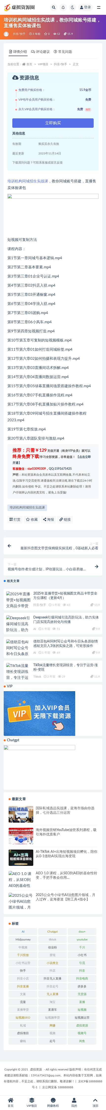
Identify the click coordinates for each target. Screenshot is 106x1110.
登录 (87, 7)
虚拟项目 (23, 1033)
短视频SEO (23, 1017)
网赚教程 (53, 1105)
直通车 (52, 1009)
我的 (74, 1105)
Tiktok (37, 676)
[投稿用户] (6, 34)
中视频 (22, 947)
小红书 (82, 955)
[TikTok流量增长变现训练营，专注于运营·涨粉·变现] (18, 675)
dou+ (82, 931)
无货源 (82, 994)
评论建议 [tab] (43, 52)
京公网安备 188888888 (57, 1087)
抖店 (52, 970)
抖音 (82, 970)
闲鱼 (82, 1041)
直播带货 (23, 1009)
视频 (52, 1033)
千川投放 (23, 955)
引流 (82, 962)
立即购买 (53, 123)
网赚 (52, 1025)
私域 (23, 1025)
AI (34, 628)
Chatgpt (52, 931)
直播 (82, 1002)
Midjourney (23, 939)
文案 (23, 994)
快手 (23, 970)
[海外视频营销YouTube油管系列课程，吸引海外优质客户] (21, 836)
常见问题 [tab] (65, 52)
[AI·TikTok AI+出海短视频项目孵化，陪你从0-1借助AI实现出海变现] (21, 858)
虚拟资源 (82, 1025)
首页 (29, 64)
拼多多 (82, 986)
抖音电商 (82, 978)
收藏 (34, 519)
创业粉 (52, 947)
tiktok (52, 939)
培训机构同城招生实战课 (27, 181)
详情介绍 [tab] (20, 52)
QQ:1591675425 (60, 468)
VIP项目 (43, 64)
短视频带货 (52, 1017)
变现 (52, 955)
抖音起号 (52, 986)
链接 (67, 519)
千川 (82, 947)
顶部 (95, 1105)
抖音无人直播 (52, 978)
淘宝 (52, 1002)
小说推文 (52, 962)
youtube (82, 939)
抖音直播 (23, 986)
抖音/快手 (19, 34)
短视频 (82, 1009)
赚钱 (23, 1041)
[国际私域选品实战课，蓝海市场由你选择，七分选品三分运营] (21, 814)
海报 (50, 519)
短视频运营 (82, 1017)
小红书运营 (23, 962)
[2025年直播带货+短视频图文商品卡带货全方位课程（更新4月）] (18, 606)
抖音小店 (23, 978)
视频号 (82, 1033)
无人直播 (52, 994)
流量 (23, 1002)
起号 (52, 1041)
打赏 (16, 519)
